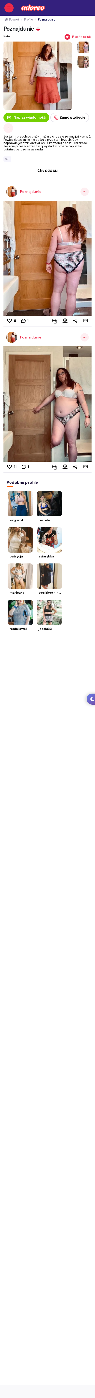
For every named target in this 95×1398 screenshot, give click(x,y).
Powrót (14, 19)
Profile (28, 19)
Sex (7, 159)
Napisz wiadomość (30, 117)
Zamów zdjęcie (73, 117)
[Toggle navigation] (9, 7)
